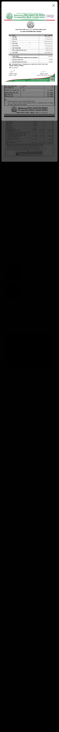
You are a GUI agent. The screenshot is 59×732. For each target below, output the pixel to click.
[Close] (53, 5)
